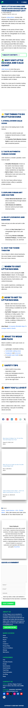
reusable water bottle (12, 355)
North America (10, 510)
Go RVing (5, 674)
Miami (4, 444)
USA (16, 510)
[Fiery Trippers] (3, 2)
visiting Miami (10, 17)
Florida (21, 510)
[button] (3, 419)
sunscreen (18, 353)
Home (3, 510)
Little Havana (5, 69)
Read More (17, 546)
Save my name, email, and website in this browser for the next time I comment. (14, 598)
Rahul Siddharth (7, 12)
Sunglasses (8, 353)
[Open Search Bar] (17, 2)
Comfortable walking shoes (13, 351)
